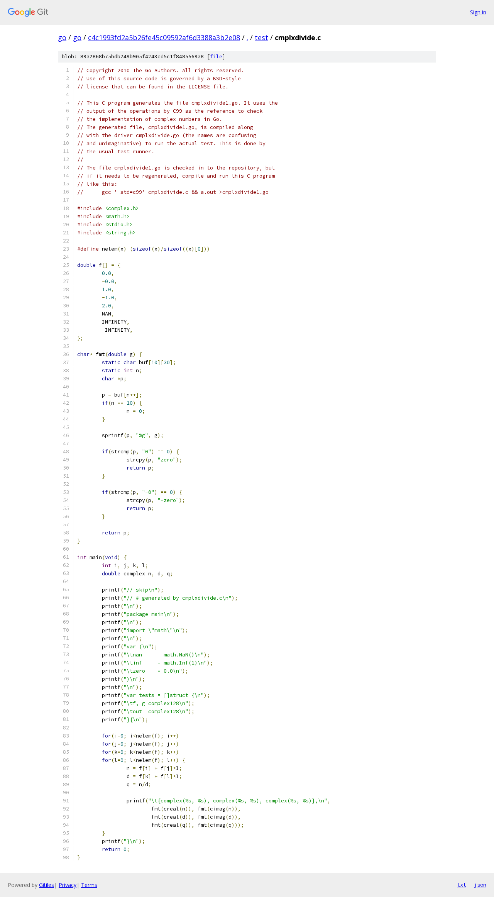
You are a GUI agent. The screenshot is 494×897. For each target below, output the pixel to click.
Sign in (478, 12)
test (261, 37)
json (480, 884)
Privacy (67, 885)
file (216, 56)
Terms (89, 885)
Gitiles (46, 885)
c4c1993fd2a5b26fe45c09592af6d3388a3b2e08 (164, 37)
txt (461, 884)
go (62, 37)
